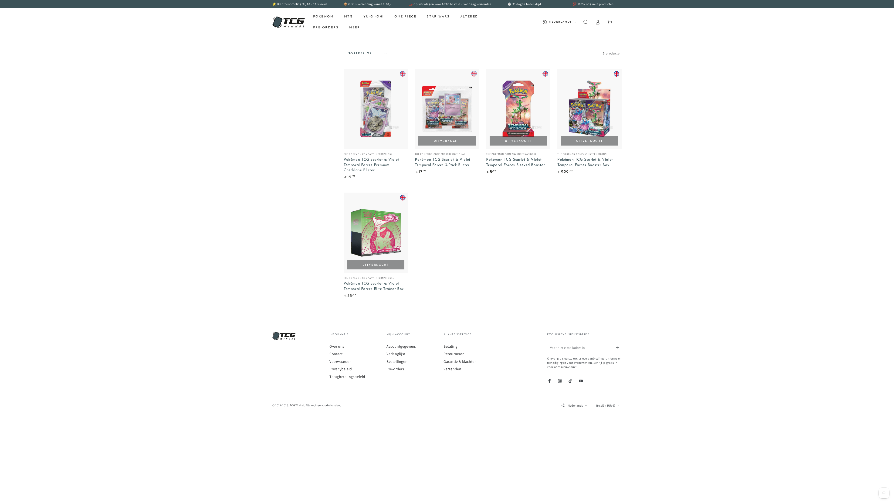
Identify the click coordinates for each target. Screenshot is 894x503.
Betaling (450, 346)
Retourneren (454, 353)
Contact (335, 353)
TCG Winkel (297, 405)
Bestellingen (396, 361)
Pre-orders (395, 369)
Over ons (336, 346)
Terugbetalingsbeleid (347, 376)
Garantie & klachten (460, 361)
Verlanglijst (395, 353)
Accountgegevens (401, 346)
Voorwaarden (340, 361)
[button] (585, 22)
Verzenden (452, 369)
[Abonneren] (619, 348)
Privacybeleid (340, 369)
